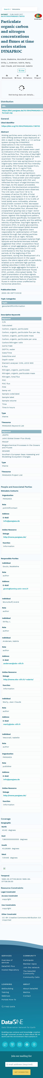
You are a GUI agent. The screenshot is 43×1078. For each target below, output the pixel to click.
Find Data (9, 1006)
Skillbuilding (7, 988)
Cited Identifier (7, 123)
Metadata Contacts (9, 491)
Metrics (26, 992)
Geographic (6, 823)
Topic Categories (8, 299)
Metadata (16, 9)
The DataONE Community (29, 972)
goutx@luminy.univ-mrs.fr (15, 589)
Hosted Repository (10, 970)
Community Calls (31, 977)
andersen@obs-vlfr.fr (13, 663)
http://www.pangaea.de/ (14, 537)
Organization (7, 495)
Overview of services (7, 961)
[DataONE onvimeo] (12, 1044)
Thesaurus (6, 422)
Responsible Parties (9, 559)
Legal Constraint (8, 892)
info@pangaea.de (11, 521)
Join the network (31, 967)
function (6, 543)
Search (7, 9)
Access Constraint (10, 896)
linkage (6, 534)
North (4, 827)
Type (4, 413)
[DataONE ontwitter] (5, 1044)
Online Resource (9, 530)
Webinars (6, 996)
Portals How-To (9, 999)
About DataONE (30, 988)
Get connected (21, 1072)
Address (5, 514)
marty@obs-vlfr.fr (12, 724)
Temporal (5, 876)
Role (4, 505)
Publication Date (8, 290)
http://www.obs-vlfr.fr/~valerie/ (18, 679)
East (3, 836)
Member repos (30, 964)
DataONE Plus (8, 966)
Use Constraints (9, 905)
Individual (6, 563)
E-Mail (6, 518)
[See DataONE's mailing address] (34, 1044)
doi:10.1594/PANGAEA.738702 (12, 16)
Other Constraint (9, 914)
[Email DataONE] (20, 1044)
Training (5, 992)
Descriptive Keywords (10, 315)
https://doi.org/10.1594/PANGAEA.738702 (21, 126)
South (4, 845)
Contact (27, 996)
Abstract (5, 132)
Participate (28, 960)
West (4, 854)
